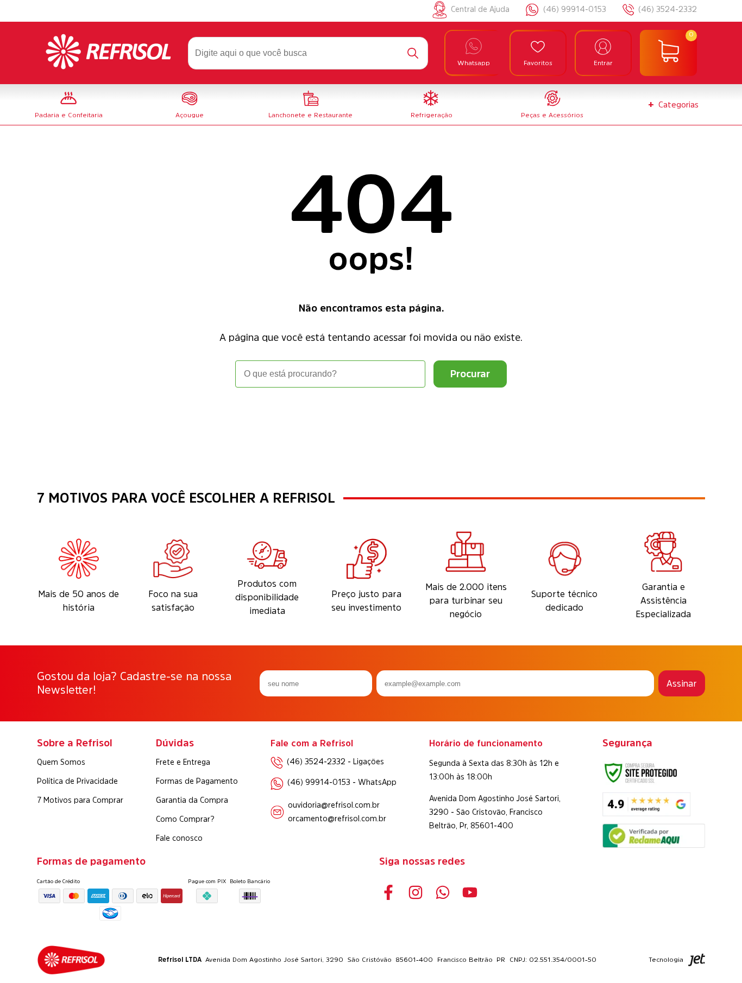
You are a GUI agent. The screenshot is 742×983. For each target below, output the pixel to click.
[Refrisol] (108, 53)
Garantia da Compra (192, 800)
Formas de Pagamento (197, 781)
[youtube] (470, 892)
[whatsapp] (442, 892)
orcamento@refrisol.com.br (337, 818)
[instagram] (415, 892)
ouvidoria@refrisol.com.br (334, 805)
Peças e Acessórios (552, 115)
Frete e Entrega (183, 762)
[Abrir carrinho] (668, 53)
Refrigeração (431, 115)
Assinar (681, 683)
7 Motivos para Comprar (80, 800)
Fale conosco (179, 838)
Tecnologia (666, 959)
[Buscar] (413, 53)
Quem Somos (61, 762)
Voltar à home (371, 418)
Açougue (189, 115)
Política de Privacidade (77, 781)
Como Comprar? (185, 819)
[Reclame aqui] (653, 845)
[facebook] (388, 892)
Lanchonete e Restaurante (310, 115)
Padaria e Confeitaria (69, 115)
